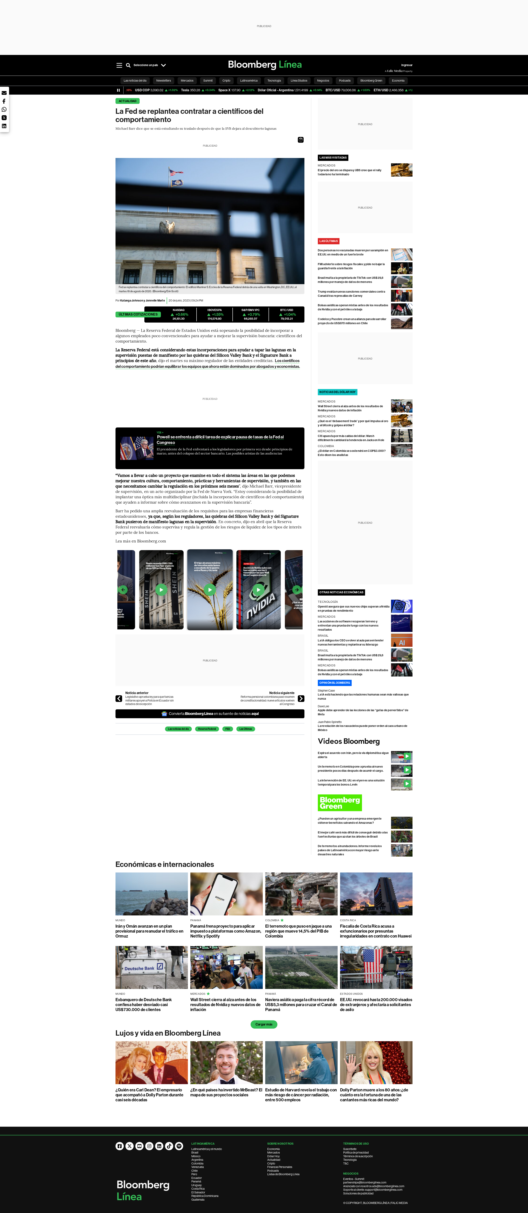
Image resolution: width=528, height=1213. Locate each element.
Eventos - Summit (353, 1179)
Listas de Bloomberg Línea (283, 1174)
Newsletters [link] (163, 80)
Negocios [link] (323, 80)
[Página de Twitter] (129, 1146)
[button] (301, 140)
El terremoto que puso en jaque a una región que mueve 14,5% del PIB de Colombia (298, 931)
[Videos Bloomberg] (365, 741)
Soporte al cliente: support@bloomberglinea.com (372, 1189)
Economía (273, 1149)
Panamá (196, 1181)
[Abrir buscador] (128, 65)
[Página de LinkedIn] (159, 1146)
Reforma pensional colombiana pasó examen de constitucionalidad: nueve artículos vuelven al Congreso (267, 700)
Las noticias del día (178, 729)
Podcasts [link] (345, 80)
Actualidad (127, 101)
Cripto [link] (226, 80)
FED (227, 729)
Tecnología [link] (274, 80)
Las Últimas (245, 729)
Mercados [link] (187, 80)
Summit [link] (208, 80)
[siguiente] (301, 698)
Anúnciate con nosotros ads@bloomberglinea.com (373, 1186)
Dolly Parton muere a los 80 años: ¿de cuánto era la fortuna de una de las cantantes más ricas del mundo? (374, 1094)
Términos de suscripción (358, 1156)
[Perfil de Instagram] (149, 1146)
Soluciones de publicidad (358, 1193)
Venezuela (197, 1167)
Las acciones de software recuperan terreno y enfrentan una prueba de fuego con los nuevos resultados (348, 625)
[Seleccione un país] (163, 65)
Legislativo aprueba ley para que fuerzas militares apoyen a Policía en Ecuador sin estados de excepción (149, 700)
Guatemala (197, 1199)
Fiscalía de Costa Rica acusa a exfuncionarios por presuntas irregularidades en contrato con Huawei (375, 931)
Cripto (271, 1163)
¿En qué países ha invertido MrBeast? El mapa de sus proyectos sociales (226, 1092)
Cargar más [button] (264, 1024)
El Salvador (198, 1192)
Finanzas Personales (279, 1167)
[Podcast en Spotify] (179, 1146)
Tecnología (350, 1159)
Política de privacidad (356, 1152)
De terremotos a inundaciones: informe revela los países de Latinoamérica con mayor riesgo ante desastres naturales (350, 850)
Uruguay (196, 1185)
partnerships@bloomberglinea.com (364, 1182)
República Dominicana (204, 1196)
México (195, 1156)
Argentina (197, 1159)
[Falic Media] (387, 71)
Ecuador (196, 1178)
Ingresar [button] (406, 65)
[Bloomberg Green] (365, 803)
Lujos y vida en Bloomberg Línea (168, 1033)
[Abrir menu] (119, 65)
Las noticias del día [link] (135, 80)
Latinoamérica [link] (249, 80)
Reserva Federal (207, 729)
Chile (194, 1170)
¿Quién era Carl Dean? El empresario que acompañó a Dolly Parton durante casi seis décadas (149, 1094)
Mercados (273, 1152)
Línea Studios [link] (299, 80)
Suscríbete (349, 1149)
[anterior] (119, 698)
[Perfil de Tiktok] (169, 1146)
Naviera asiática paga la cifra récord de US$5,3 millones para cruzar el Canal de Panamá (301, 1004)
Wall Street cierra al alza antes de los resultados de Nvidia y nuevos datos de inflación (225, 1004)
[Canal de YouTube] (139, 1146)
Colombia (197, 1163)
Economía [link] (398, 80)
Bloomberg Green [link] (371, 80)
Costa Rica (198, 1188)
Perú (194, 1174)
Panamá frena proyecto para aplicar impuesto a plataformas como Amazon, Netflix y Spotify (225, 931)
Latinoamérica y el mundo (206, 1149)
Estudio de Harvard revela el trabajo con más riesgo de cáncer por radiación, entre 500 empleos (301, 1094)
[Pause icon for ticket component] (118, 90)
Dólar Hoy (273, 1156)
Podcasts (273, 1170)
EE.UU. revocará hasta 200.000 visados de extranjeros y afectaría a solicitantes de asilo (376, 1004)
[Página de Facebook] (120, 1146)
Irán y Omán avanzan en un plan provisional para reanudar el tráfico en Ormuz (149, 931)
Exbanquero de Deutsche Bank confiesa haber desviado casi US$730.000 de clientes (144, 1004)
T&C (346, 1163)
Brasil (194, 1152)
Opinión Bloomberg (334, 683)
